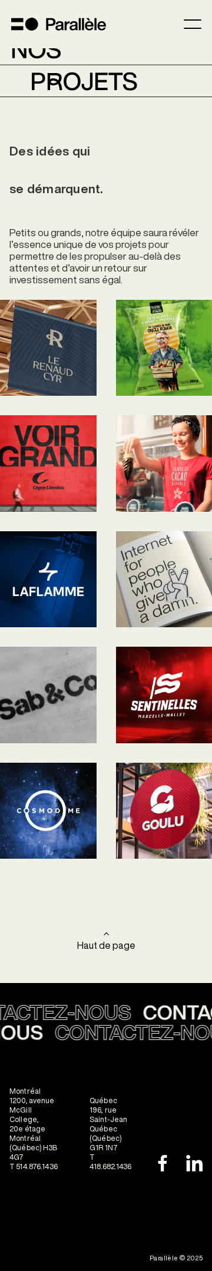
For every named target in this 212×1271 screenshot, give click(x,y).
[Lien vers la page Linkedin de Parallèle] (194, 1163)
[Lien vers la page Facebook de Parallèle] (159, 1163)
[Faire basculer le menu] (192, 24)
